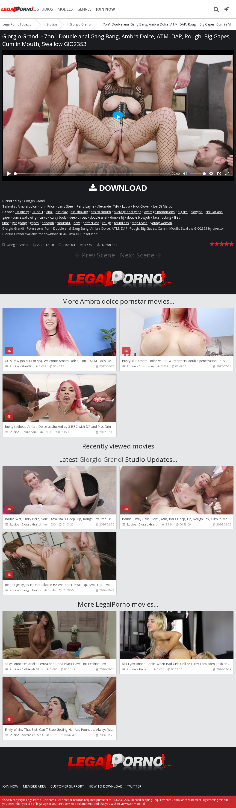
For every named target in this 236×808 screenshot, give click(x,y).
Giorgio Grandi (17, 245)
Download (109, 245)
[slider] (92, 173)
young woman (161, 223)
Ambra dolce (27, 206)
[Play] (9, 173)
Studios (14, 366)
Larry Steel (66, 206)
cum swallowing (24, 217)
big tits (183, 212)
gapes (34, 223)
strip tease (140, 223)
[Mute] (185, 173)
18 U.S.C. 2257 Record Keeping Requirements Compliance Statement (156, 800)
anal (49, 212)
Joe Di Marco (162, 206)
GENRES (84, 9)
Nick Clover (141, 206)
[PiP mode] (219, 173)
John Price (47, 206)
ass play (62, 212)
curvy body (58, 217)
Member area (34, 786)
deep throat (78, 217)
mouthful (64, 223)
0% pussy (22, 212)
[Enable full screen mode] (227, 173)
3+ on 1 (37, 212)
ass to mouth (101, 212)
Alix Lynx (144, 669)
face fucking (162, 217)
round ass (121, 223)
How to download (106, 786)
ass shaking (79, 212)
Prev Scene (97, 255)
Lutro (126, 206)
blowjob (197, 212)
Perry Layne (85, 206)
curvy (43, 217)
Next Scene (138, 255)
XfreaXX (26, 366)
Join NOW (10, 786)
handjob (48, 223)
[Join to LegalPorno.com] (118, 290)
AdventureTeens (32, 735)
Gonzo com (146, 366)
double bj (117, 217)
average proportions (159, 212)
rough (106, 223)
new (77, 223)
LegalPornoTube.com (18, 9)
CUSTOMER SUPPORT (67, 786)
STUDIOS (45, 9)
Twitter (134, 786)
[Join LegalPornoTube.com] (226, 9)
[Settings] (211, 173)
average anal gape (127, 212)
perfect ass (91, 223)
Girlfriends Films (32, 669)
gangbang (19, 223)
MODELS (65, 9)
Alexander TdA (108, 206)
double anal (98, 217)
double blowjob (138, 217)
